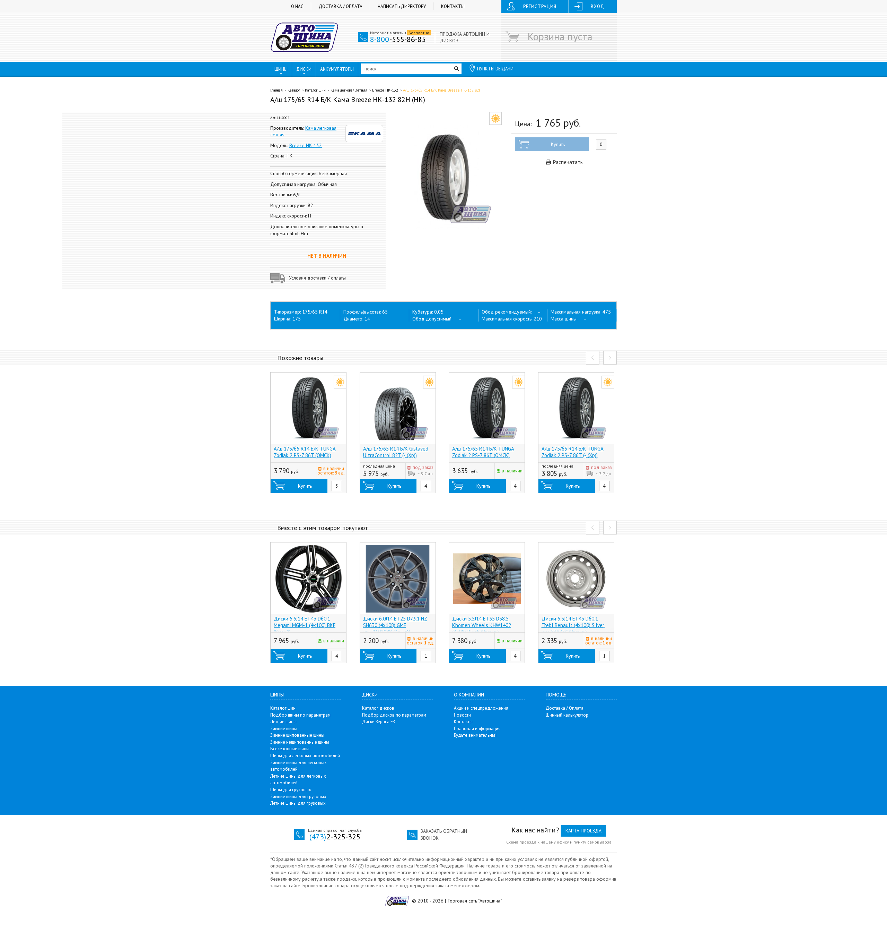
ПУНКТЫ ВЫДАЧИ (495, 69)
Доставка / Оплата (340, 6)
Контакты (453, 6)
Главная (276, 90)
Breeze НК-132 (385, 90)
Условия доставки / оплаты (317, 278)
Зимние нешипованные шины (299, 742)
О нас (297, 6)
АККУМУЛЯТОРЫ (337, 69)
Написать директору (402, 6)
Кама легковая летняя (349, 90)
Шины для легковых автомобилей (305, 756)
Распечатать (567, 162)
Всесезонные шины (289, 749)
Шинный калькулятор (567, 715)
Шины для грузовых (290, 790)
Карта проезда (583, 831)
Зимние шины (283, 729)
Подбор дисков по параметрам (394, 715)
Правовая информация (477, 729)
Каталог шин (315, 90)
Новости (462, 715)
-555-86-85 (398, 39)
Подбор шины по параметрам (300, 715)
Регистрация (539, 6)
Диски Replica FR (378, 722)
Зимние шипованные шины (297, 735)
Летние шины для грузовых (298, 803)
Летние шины (283, 722)
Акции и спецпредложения (481, 708)
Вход (597, 6)
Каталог (294, 90)
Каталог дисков (378, 708)
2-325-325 (334, 836)
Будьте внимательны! (475, 735)
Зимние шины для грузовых (298, 796)
